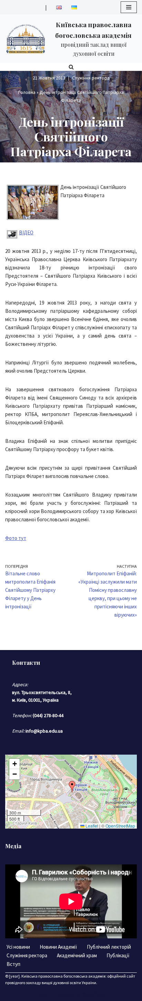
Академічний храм (77, 955)
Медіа (13, 846)
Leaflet (91, 826)
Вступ (13, 964)
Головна (27, 92)
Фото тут (15, 538)
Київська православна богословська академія (63, 976)
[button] (72, 786)
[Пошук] (71, 67)
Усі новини (18, 947)
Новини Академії (58, 947)
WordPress (93, 994)
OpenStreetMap (120, 826)
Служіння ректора (91, 78)
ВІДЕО (26, 232)
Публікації (118, 955)
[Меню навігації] (129, 7)
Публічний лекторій (109, 947)
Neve (42, 994)
